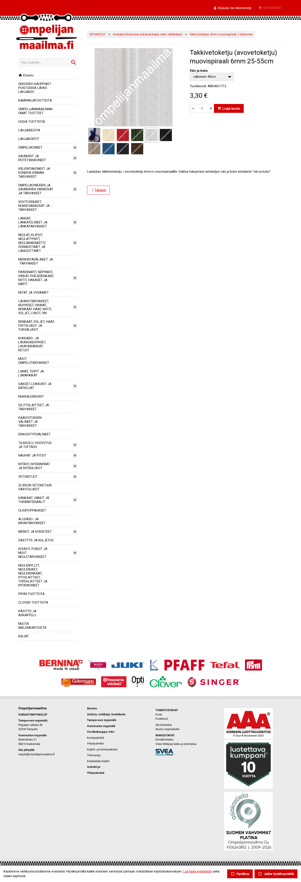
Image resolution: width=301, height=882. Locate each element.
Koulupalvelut (95, 737)
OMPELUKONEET (30, 147)
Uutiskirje (93, 767)
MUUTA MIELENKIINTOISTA (32, 626)
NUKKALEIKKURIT (31, 397)
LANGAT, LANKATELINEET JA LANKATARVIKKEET (32, 222)
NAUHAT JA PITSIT (32, 455)
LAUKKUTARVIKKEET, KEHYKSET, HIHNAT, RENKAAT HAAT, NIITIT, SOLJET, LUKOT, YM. (35, 307)
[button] (232, 8)
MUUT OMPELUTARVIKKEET (33, 361)
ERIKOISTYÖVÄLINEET (34, 434)
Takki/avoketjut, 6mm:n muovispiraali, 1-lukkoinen (221, 34)
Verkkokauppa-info (100, 731)
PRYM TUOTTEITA (31, 594)
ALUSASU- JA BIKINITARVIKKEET (32, 521)
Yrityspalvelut (95, 743)
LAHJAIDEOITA (29, 130)
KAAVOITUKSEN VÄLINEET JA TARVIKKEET (30, 422)
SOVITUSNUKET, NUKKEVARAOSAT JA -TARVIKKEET (35, 206)
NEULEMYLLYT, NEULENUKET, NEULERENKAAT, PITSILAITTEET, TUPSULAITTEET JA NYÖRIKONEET (32, 575)
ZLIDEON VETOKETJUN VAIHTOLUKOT (35, 487)
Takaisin (98, 190)
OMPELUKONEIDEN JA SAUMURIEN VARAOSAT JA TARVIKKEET (35, 189)
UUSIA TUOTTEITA (31, 122)
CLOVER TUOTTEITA (33, 602)
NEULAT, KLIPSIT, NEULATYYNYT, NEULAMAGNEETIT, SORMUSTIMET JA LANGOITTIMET (32, 243)
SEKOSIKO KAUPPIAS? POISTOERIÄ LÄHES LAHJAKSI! (34, 88)
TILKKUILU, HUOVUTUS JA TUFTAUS (35, 445)
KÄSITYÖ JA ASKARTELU (27, 613)
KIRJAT (23, 636)
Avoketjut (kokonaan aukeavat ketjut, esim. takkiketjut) (147, 34)
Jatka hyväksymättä (276, 874)
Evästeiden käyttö (98, 761)
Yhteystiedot (95, 772)
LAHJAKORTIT (28, 139)
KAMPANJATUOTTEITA (35, 100)
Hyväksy (240, 874)
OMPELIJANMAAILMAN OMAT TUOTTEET (35, 111)
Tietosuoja (93, 755)
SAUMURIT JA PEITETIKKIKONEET (32, 158)
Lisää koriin (228, 108)
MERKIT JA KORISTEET (35, 532)
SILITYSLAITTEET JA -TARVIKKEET (34, 407)
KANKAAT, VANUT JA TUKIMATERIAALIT (33, 500)
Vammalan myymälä (101, 726)
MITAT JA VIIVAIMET (33, 293)
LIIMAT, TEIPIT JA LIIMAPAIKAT (31, 373)
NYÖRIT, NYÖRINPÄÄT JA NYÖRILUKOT (34, 466)
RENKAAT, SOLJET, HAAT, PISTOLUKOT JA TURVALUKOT (36, 326)
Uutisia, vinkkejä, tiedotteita (106, 714)
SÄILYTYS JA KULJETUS (36, 540)
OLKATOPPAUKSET (32, 510)
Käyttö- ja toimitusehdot (102, 749)
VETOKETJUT (27, 477)
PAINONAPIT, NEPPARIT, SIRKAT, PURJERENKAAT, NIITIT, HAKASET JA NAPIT (36, 278)
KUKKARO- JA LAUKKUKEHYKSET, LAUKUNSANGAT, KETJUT (32, 344)
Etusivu (25, 75)
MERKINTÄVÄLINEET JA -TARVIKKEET (35, 261)
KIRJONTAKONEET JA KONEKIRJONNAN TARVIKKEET (34, 173)
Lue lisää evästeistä (197, 871)
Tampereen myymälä (101, 720)
